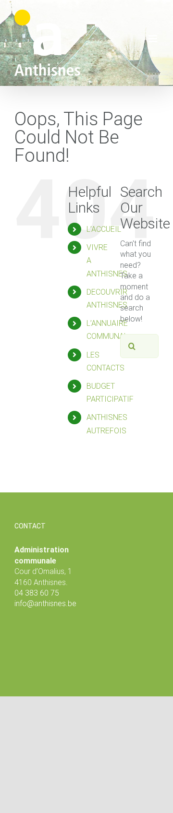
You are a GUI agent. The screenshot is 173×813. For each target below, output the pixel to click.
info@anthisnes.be (45, 603)
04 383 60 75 (36, 593)
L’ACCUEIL (103, 229)
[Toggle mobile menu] (153, 39)
